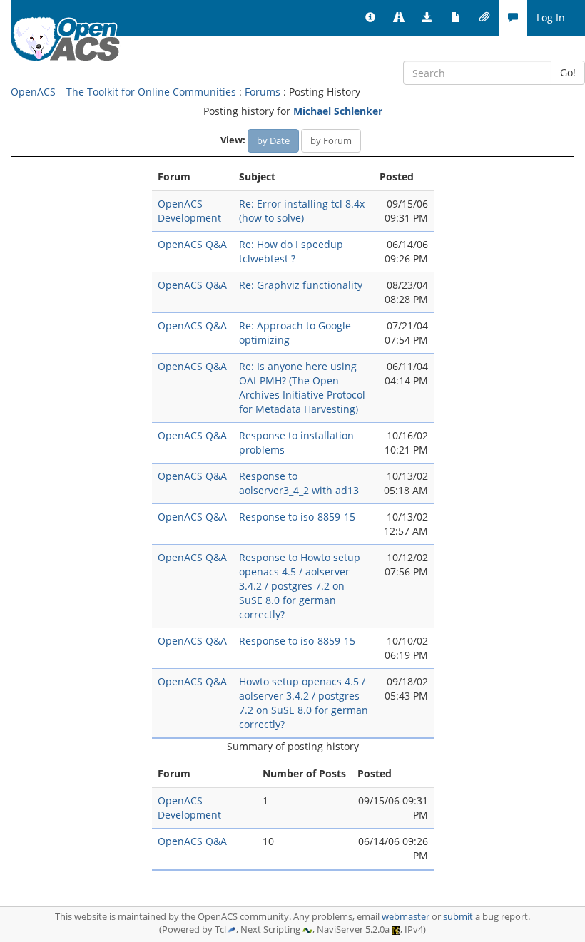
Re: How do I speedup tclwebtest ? (291, 251)
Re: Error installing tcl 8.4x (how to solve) (302, 211)
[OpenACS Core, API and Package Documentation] (456, 18)
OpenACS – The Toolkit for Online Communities (123, 91)
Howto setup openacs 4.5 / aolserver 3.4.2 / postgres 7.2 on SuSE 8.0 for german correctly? (303, 703)
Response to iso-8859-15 (297, 516)
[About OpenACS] (370, 18)
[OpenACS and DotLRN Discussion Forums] (513, 18)
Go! (568, 72)
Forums (262, 91)
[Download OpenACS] (427, 18)
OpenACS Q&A (192, 244)
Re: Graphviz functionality (300, 285)
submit (458, 917)
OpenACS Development (189, 211)
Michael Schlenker (337, 111)
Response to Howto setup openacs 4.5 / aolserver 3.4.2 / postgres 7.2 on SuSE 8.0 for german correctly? (299, 586)
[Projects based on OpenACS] (399, 18)
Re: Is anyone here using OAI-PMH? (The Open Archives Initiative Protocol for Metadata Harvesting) (302, 387)
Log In (550, 17)
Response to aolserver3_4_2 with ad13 (299, 483)
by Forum (331, 140)
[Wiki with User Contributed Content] (484, 18)
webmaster (405, 917)
